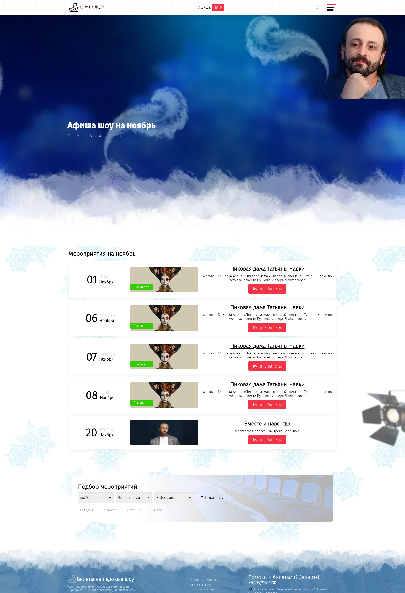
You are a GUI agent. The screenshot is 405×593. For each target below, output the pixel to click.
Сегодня (86, 510)
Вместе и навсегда (267, 423)
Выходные (134, 510)
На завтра (109, 510)
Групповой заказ (203, 589)
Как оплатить (200, 584)
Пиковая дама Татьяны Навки (267, 269)
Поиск (158, 510)
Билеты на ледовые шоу (105, 579)
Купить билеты (267, 288)
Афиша (204, 7)
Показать (214, 497)
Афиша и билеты (203, 580)
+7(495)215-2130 (262, 582)
